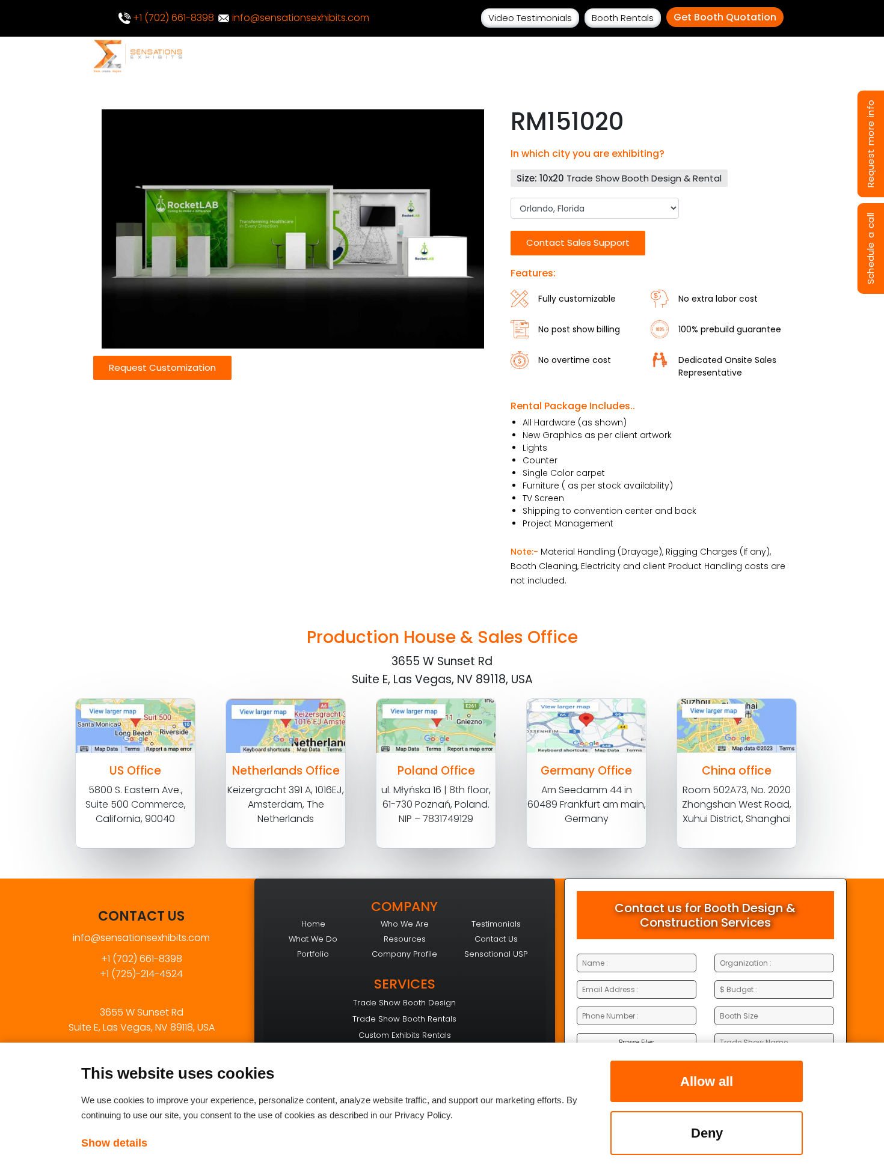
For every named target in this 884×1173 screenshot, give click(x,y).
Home (313, 924)
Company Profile (404, 954)
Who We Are (405, 924)
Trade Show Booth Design (404, 1002)
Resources (405, 939)
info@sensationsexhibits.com (299, 18)
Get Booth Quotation (725, 17)
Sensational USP (495, 954)
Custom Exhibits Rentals (404, 1035)
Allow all (706, 1081)
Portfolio (313, 954)
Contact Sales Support (578, 242)
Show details (114, 1143)
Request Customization (162, 367)
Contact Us (496, 939)
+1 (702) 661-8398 (172, 18)
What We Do (313, 939)
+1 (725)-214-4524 (141, 974)
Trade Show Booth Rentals (404, 1019)
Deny (707, 1133)
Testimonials (496, 924)
